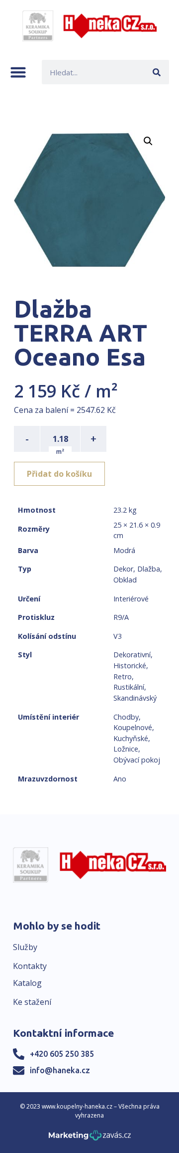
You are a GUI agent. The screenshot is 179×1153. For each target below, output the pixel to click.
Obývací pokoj (136, 760)
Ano (119, 778)
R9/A (121, 617)
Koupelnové (132, 727)
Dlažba (148, 569)
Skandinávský (135, 698)
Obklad (125, 579)
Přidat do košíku (59, 473)
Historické (129, 665)
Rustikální (128, 687)
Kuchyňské (130, 738)
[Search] (157, 72)
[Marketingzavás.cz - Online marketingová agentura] (90, 1138)
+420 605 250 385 (62, 1053)
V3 (117, 636)
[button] (18, 72)
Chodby (126, 717)
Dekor (123, 569)
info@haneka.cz (60, 1070)
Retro (122, 676)
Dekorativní (132, 654)
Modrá (124, 550)
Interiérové (131, 598)
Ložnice (125, 749)
